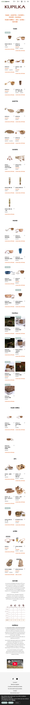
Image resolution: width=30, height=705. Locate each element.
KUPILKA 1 (7, 546)
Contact (15, 690)
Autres (22, 20)
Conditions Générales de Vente (15, 686)
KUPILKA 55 (17, 138)
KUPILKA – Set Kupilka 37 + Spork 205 (18, 475)
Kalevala (18, 17)
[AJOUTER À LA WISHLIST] (14, 43)
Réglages (17, 702)
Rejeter (10, 702)
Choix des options (9, 49)
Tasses (7, 15)
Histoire (15, 22)
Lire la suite (18, 574)
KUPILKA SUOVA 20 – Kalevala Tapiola (18, 351)
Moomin (11, 17)
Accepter (4, 702)
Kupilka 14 (7, 116)
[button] (14, 1)
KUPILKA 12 (7, 89)
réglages (13, 700)
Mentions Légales (15, 684)
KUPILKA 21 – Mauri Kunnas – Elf (18, 424)
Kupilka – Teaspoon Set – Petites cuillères (8, 166)
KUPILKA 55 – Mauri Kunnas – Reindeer (8, 447)
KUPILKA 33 (17, 116)
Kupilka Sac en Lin (19, 569)
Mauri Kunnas (9, 20)
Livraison (15, 682)
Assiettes (14, 15)
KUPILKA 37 (7, 66)
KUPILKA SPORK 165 (8, 187)
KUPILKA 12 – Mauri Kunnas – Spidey (8, 424)
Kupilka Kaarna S (8, 569)
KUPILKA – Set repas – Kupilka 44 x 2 (8, 498)
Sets (16, 20)
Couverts (21, 15)
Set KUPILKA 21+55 (18, 519)
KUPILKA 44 (7, 138)
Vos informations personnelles (15, 688)
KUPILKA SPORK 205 (19, 187)
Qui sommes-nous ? (15, 692)
